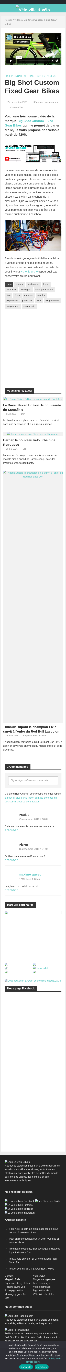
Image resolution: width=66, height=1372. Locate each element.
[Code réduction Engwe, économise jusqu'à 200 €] (33, 980)
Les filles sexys (41, 1283)
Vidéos (18, 19)
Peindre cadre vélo (15, 1286)
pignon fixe (12, 300)
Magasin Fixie (12, 1279)
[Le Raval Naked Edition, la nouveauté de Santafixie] (33, 398)
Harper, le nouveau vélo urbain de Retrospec (29, 442)
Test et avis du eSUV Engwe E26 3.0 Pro (31, 1268)
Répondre (11, 830)
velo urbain (29, 306)
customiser (33, 284)
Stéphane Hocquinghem (46, 102)
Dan (23, 414)
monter (41, 295)
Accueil (8, 19)
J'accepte (26, 1367)
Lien (7, 1297)
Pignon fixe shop (42, 1290)
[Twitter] (48, 1200)
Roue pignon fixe (14, 1290)
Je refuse (41, 1367)
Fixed (46, 284)
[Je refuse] (61, 1356)
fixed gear (26, 289)
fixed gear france (44, 289)
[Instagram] (20, 1212)
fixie (8, 295)
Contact (9, 1275)
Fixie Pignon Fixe (16, 76)
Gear (17, 295)
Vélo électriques (42, 1286)
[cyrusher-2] (33, 934)
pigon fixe (27, 300)
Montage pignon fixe (16, 1294)
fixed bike (11, 289)
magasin (28, 295)
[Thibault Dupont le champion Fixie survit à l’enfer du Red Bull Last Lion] (33, 596)
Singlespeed (37, 76)
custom (20, 284)
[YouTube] (19, 1208)
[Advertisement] (33, 348)
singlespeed (12, 306)
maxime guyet (30, 874)
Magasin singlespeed (44, 1279)
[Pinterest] (19, 1204)
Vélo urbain (39, 1275)
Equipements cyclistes (17, 1283)
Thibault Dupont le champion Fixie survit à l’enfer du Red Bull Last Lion (31, 729)
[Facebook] (20, 1200)
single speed (52, 300)
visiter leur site (29, 271)
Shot (39, 300)
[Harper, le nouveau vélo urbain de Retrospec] (33, 433)
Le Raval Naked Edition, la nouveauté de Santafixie (32, 407)
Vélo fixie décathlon (43, 1294)
